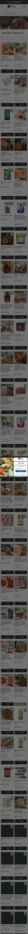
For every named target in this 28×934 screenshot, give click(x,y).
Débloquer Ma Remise (20, 471)
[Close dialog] (27, 458)
